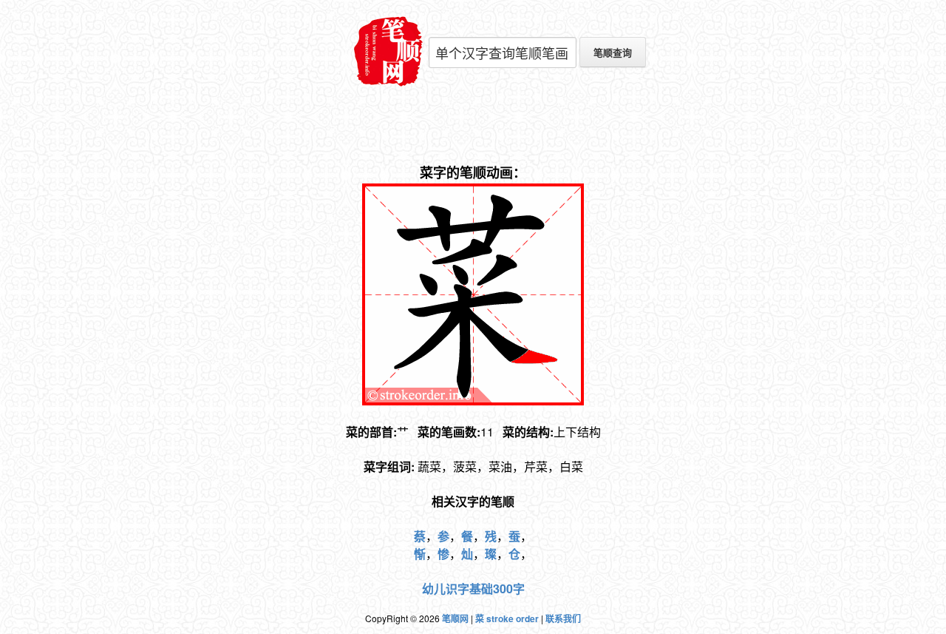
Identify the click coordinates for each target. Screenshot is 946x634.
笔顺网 (455, 618)
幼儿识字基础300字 (473, 588)
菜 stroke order (507, 618)
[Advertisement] (473, 126)
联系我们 (563, 618)
